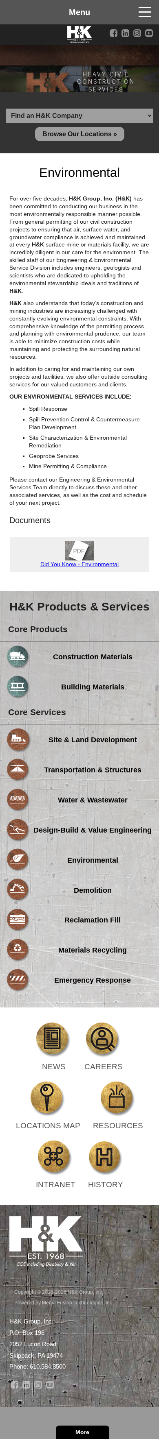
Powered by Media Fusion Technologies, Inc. (63, 1303)
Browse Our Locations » (79, 134)
